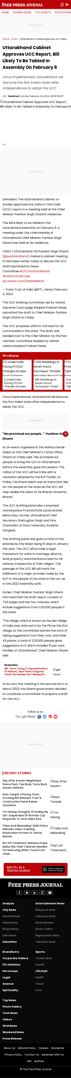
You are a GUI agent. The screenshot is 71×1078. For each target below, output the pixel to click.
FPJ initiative (11, 964)
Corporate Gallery (15, 958)
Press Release (12, 1038)
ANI (4, 96)
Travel (39, 984)
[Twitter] (44, 716)
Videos (7, 1019)
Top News (9, 1000)
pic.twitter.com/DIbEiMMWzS (23, 281)
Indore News (10, 922)
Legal (6, 977)
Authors (39, 1061)
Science (8, 984)
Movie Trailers (44, 929)
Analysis (8, 903)
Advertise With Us (53, 1054)
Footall (40, 964)
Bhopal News (10, 929)
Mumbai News (22, 12)
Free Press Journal (22, 4)
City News (9, 910)
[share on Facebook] (19, 893)
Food (39, 990)
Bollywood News (45, 910)
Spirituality (10, 990)
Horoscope (10, 971)
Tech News (10, 1013)
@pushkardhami (15, 256)
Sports (40, 952)
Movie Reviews (45, 922)
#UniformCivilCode (16, 276)
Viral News (10, 1026)
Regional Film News (47, 935)
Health (40, 977)
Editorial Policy (27, 1048)
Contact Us (32, 1054)
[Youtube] (55, 716)
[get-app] (67, 4)
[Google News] (26, 716)
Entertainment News (50, 903)
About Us (9, 1048)
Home (5, 12)
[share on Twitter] (27, 893)
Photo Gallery (12, 1006)
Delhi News (9, 935)
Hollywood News (46, 916)
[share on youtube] (50, 893)
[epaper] (62, 4)
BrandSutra (11, 952)
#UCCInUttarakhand (35, 271)
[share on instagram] (42, 893)
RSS (29, 1061)
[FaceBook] (39, 716)
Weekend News (13, 1032)
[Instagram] (50, 716)
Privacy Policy (13, 1054)
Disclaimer (57, 1048)
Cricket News (44, 958)
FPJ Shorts (43, 12)
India (15, 39)
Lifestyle (42, 971)
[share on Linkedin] (35, 893)
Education (10, 942)
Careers (43, 1048)
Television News (45, 942)
